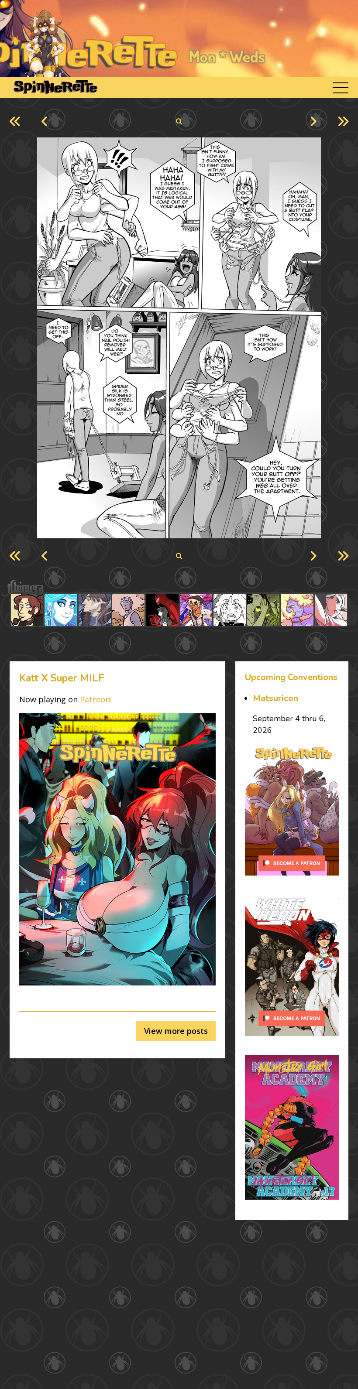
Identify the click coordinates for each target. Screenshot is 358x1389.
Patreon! (96, 699)
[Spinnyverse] (54, 87)
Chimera (174, 588)
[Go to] (27, 610)
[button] (340, 87)
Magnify (179, 122)
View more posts (176, 1031)
